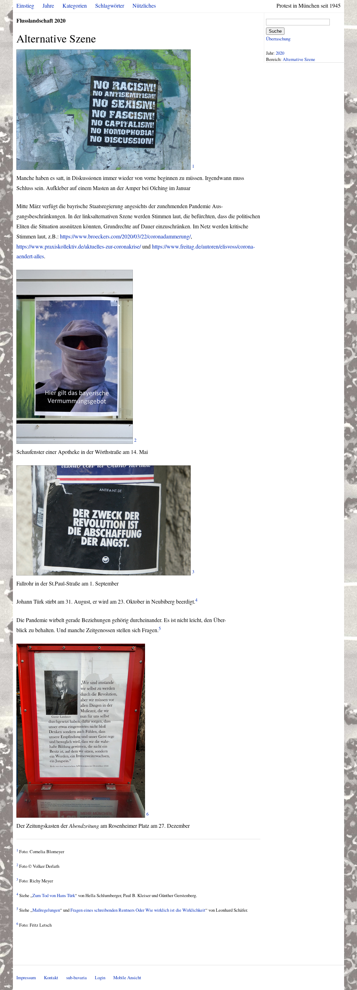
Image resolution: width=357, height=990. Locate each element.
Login (100, 977)
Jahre (48, 5)
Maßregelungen (46, 910)
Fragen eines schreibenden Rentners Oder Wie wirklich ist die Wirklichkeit (137, 910)
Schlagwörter (109, 5)
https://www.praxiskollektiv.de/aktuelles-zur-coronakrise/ (78, 246)
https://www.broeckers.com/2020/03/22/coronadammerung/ (125, 236)
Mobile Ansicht (127, 977)
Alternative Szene (299, 59)
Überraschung (278, 39)
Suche (275, 31)
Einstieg (25, 5)
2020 (280, 53)
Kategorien (74, 5)
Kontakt (51, 977)
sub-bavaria (76, 977)
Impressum (26, 977)
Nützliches (144, 5)
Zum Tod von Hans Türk (53, 895)
